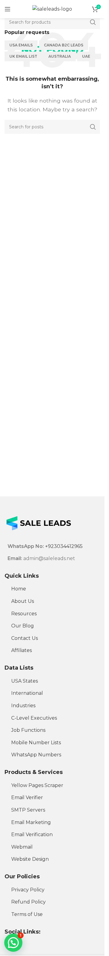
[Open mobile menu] (8, 9)
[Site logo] (52, 9)
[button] (13, 943)
